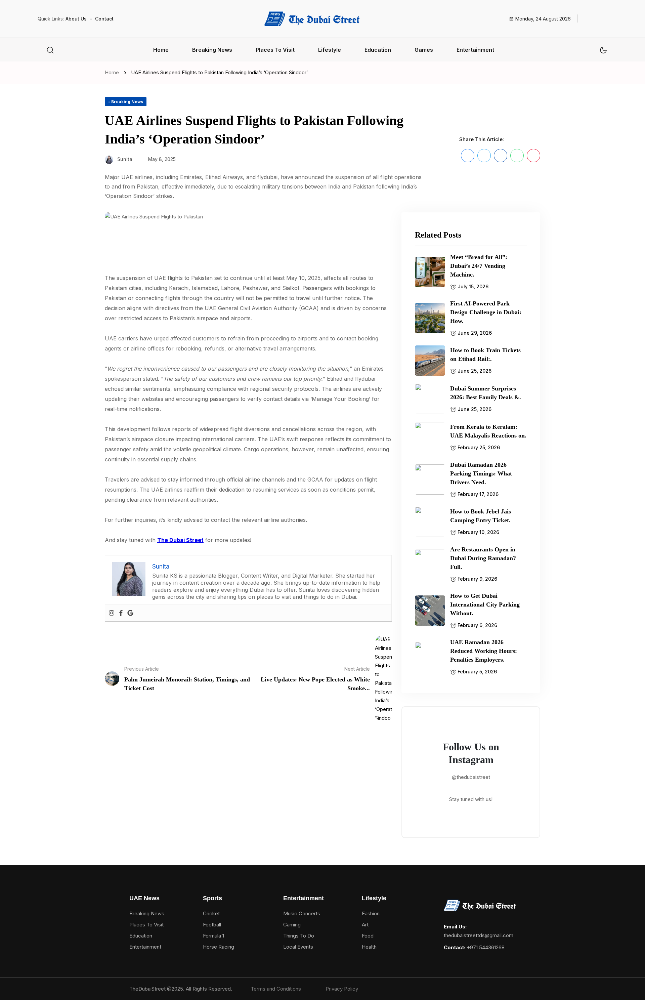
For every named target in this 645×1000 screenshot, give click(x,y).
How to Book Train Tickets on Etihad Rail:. (485, 354)
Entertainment (475, 49)
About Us (76, 19)
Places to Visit (275, 49)
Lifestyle (329, 49)
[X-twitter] (501, 989)
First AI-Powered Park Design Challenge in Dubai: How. (485, 312)
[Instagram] (112, 613)
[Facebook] (121, 613)
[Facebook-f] (489, 989)
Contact (104, 19)
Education (377, 49)
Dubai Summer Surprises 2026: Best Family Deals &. (485, 393)
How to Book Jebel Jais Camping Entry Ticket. (480, 516)
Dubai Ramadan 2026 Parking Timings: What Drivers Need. (481, 473)
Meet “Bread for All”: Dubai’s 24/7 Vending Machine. (478, 266)
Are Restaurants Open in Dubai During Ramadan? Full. (483, 558)
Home (161, 49)
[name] (311, 19)
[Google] (130, 613)
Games (424, 49)
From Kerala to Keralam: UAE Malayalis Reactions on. (488, 431)
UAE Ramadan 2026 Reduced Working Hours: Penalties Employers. (483, 651)
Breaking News (212, 49)
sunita (124, 159)
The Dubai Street (180, 540)
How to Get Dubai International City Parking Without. (485, 604)
